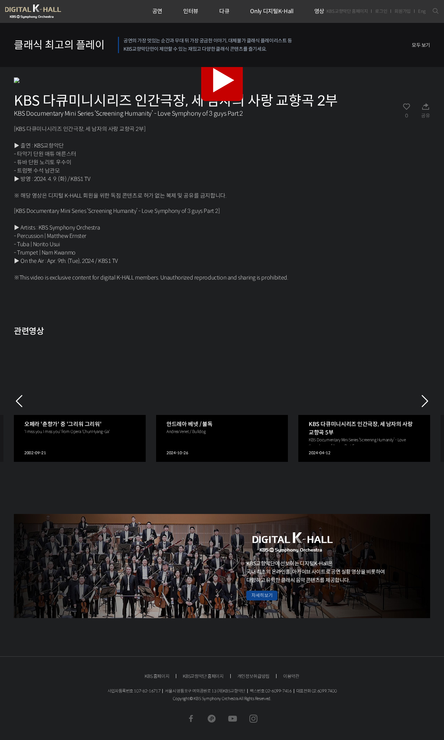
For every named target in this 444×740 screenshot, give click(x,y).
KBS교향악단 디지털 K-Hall (49, 11)
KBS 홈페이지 (157, 676)
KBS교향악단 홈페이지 (347, 11)
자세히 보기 (261, 595)
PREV (19, 401)
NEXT (425, 401)
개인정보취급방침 (253, 676)
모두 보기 (421, 45)
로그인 (381, 11)
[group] (80, 401)
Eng (422, 11)
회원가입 (402, 11)
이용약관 (291, 676)
